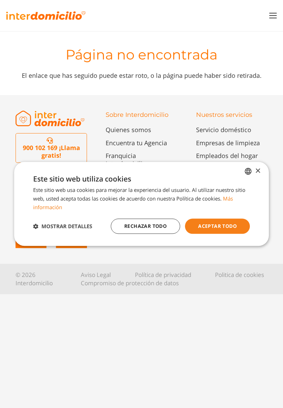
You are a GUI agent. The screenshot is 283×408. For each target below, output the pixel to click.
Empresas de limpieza (228, 143)
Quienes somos (128, 130)
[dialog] (141, 204)
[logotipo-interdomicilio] (46, 15)
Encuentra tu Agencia (136, 143)
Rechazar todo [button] (145, 226)
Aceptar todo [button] (217, 226)
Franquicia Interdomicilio (126, 159)
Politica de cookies (239, 275)
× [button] (257, 171)
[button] (273, 15)
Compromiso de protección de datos (130, 283)
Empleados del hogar (227, 155)
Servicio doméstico (223, 130)
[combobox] (248, 171)
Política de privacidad (163, 275)
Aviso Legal (96, 275)
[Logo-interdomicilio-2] (50, 118)
